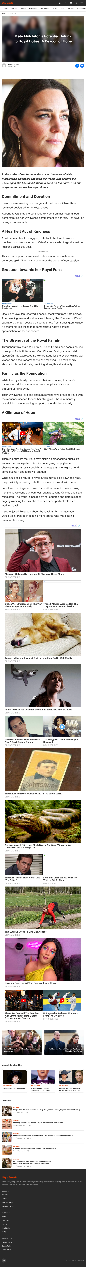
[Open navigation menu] (81, 3)
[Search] (65, 3)
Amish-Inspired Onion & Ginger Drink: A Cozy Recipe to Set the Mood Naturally (43, 1135)
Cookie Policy (6, 1246)
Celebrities (33, 8)
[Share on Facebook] (82, 66)
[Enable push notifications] (71, 3)
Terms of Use (6, 1250)
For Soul (71, 8)
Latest (6, 8)
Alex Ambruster (13, 64)
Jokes (62, 8)
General (14, 8)
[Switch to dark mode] (60, 3)
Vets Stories (44, 8)
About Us (5, 1195)
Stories (23, 8)
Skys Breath (7, 3)
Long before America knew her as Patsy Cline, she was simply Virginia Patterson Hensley (46, 1110)
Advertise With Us (8, 1206)
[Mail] (4, 1260)
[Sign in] (76, 3)
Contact (4, 1198)
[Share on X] (77, 66)
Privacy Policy (7, 1242)
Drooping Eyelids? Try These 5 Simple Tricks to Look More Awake (38, 1123)
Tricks (54, 8)
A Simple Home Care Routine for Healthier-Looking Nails (34, 1148)
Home (4, 13)
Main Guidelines (7, 1202)
